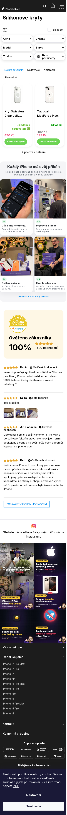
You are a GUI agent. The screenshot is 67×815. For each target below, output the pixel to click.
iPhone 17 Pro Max (14, 663)
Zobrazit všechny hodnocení (26, 504)
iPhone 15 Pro (11, 708)
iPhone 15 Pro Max (13, 703)
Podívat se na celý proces (33, 296)
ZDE (16, 786)
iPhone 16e (9, 693)
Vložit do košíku (16, 141)
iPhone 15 (8, 713)
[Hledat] (44, 6)
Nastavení (33, 795)
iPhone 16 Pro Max (14, 683)
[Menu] (62, 6)
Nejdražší (49, 69)
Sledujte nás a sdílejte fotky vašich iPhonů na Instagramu (33, 534)
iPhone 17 (8, 673)
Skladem (58, 29)
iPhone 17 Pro (11, 668)
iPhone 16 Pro (11, 688)
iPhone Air (9, 678)
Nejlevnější (33, 69)
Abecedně (10, 77)
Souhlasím (33, 806)
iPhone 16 (8, 698)
